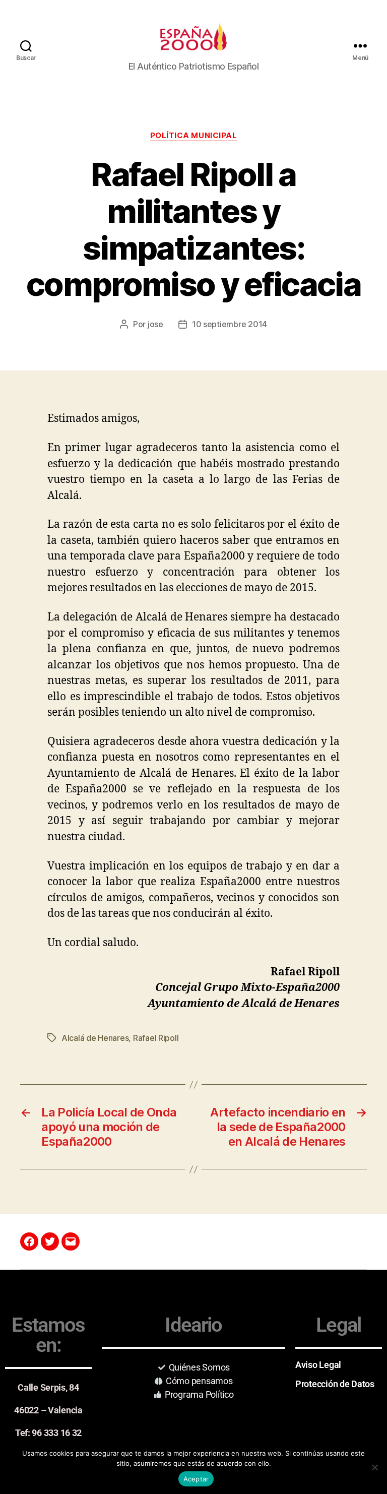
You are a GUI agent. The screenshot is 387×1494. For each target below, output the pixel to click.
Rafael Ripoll (156, 1038)
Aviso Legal (318, 1364)
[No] (374, 1467)
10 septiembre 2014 (229, 324)
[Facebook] (29, 1241)
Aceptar (196, 1479)
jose (155, 324)
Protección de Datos (334, 1384)
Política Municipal (193, 135)
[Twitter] (50, 1241)
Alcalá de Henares (94, 1038)
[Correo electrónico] (70, 1241)
